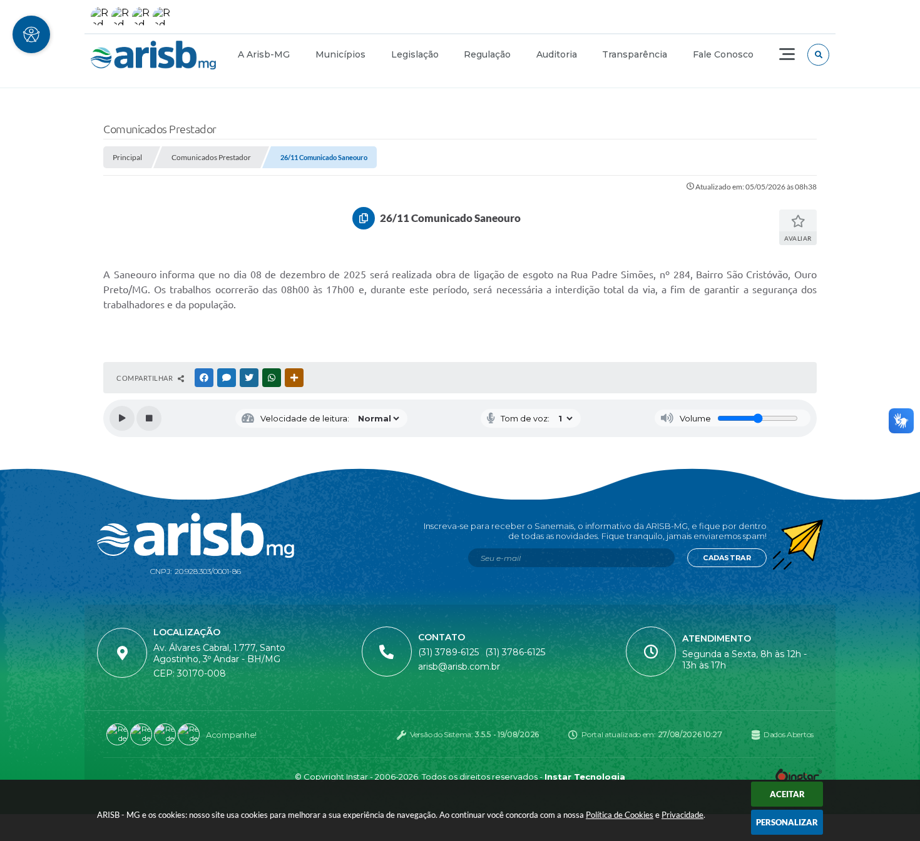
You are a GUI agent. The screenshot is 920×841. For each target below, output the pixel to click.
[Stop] (148, 418)
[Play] (122, 418)
